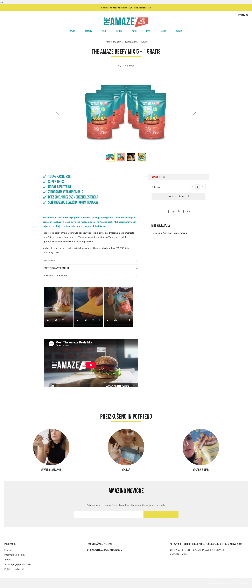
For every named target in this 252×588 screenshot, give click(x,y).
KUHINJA (119, 31)
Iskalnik (8, 550)
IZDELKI (134, 31)
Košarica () (243, 15)
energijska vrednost (91, 268)
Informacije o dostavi (15, 554)
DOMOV (72, 31)
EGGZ (148, 31)
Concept (163, 31)
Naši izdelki (117, 42)
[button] (110, 157)
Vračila (7, 559)
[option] (126, 111)
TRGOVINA (88, 31)
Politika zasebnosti (14, 569)
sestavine (91, 261)
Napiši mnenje (180, 233)
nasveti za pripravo (91, 275)
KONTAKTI (179, 31)
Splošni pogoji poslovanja (17, 564)
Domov (108, 42)
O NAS (104, 31)
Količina (156, 187)
